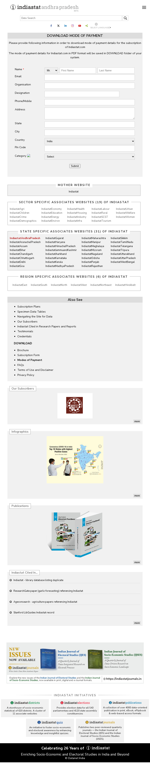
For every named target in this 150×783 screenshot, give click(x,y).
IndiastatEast (19, 285)
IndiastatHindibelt (125, 285)
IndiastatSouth (39, 285)
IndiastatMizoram (92, 250)
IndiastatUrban (124, 209)
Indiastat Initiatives (75, 695)
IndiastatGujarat (55, 238)
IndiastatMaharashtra (94, 238)
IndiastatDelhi (18, 262)
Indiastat (74, 191)
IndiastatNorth (59, 285)
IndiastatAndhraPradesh (25, 238)
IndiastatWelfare (125, 213)
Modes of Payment (29, 360)
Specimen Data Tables (31, 312)
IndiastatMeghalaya (93, 246)
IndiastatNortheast (101, 285)
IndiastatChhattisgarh (22, 258)
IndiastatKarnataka (56, 258)
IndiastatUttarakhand (122, 254)
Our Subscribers (27, 321)
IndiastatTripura (120, 250)
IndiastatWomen (125, 217)
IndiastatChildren (19, 213)
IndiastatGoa (17, 266)
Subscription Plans (28, 306)
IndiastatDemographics (23, 221)
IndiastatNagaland (92, 254)
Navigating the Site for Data (34, 316)
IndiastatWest (79, 285)
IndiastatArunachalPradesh (25, 242)
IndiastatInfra (74, 221)
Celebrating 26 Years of (63, 748)
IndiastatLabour (101, 209)
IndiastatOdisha (91, 258)
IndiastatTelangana (122, 246)
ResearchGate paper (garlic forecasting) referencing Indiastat (48, 581)
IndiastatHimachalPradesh (61, 246)
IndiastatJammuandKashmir (61, 250)
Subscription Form (28, 355)
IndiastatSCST (100, 217)
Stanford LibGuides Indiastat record (33, 602)
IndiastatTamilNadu (122, 242)
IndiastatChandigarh (21, 254)
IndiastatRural (100, 213)
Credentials (24, 336)
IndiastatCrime (18, 217)
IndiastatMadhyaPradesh (60, 266)
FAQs (20, 365)
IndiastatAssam (19, 246)
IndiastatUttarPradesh (123, 258)
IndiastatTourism (101, 221)
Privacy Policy (25, 375)
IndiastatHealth (76, 209)
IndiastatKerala (54, 262)
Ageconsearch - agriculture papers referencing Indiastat (45, 591)
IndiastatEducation (51, 213)
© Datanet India (75, 758)
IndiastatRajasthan (92, 266)
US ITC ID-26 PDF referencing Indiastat (35, 613)
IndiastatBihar (18, 250)
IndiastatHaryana (55, 242)
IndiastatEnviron (50, 221)
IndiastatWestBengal (123, 262)
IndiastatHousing (77, 213)
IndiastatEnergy (50, 217)
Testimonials (25, 331)
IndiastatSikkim (119, 238)
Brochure (23, 350)
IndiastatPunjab (90, 262)
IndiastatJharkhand (56, 254)
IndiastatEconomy (51, 209)
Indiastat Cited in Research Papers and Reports (46, 326)
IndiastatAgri (17, 209)
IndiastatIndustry (76, 217)
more (137, 421)
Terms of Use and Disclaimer (35, 370)
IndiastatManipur (91, 242)
